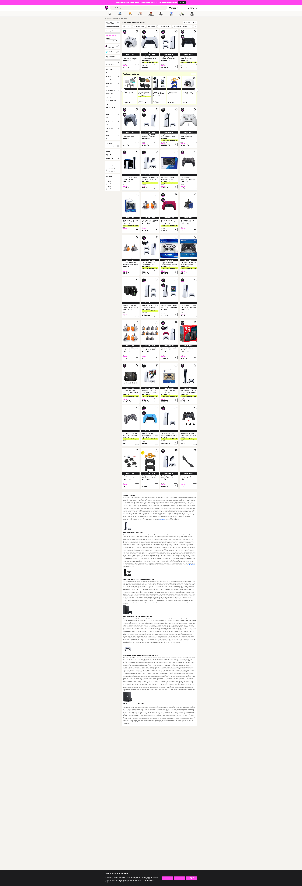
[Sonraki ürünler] (196, 90)
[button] (148, 52)
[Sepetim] (182, 7)
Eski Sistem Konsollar (164, 26)
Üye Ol (191, 8)
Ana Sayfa (107, 18)
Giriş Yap (195, 8)
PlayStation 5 (126, 26)
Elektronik (113, 18)
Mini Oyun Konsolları (139, 26)
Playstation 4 (192, 564)
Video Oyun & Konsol (122, 18)
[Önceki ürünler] (123, 90)
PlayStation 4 (151, 26)
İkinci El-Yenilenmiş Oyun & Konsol (182, 26)
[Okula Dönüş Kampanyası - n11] (151, 2)
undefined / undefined (113, 26)
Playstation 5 (162, 519)
